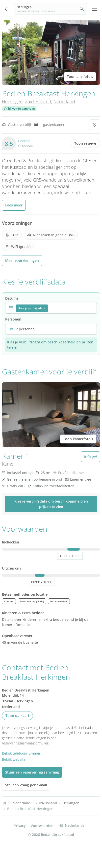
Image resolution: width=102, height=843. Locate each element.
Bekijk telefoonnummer (21, 753)
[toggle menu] (94, 8)
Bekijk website (14, 759)
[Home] (4, 803)
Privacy (20, 825)
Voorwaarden (42, 825)
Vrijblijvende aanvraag (19, 108)
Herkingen (12, 101)
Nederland (64, 101)
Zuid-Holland (38, 101)
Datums (11, 298)
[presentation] (51, 308)
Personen (13, 319)
